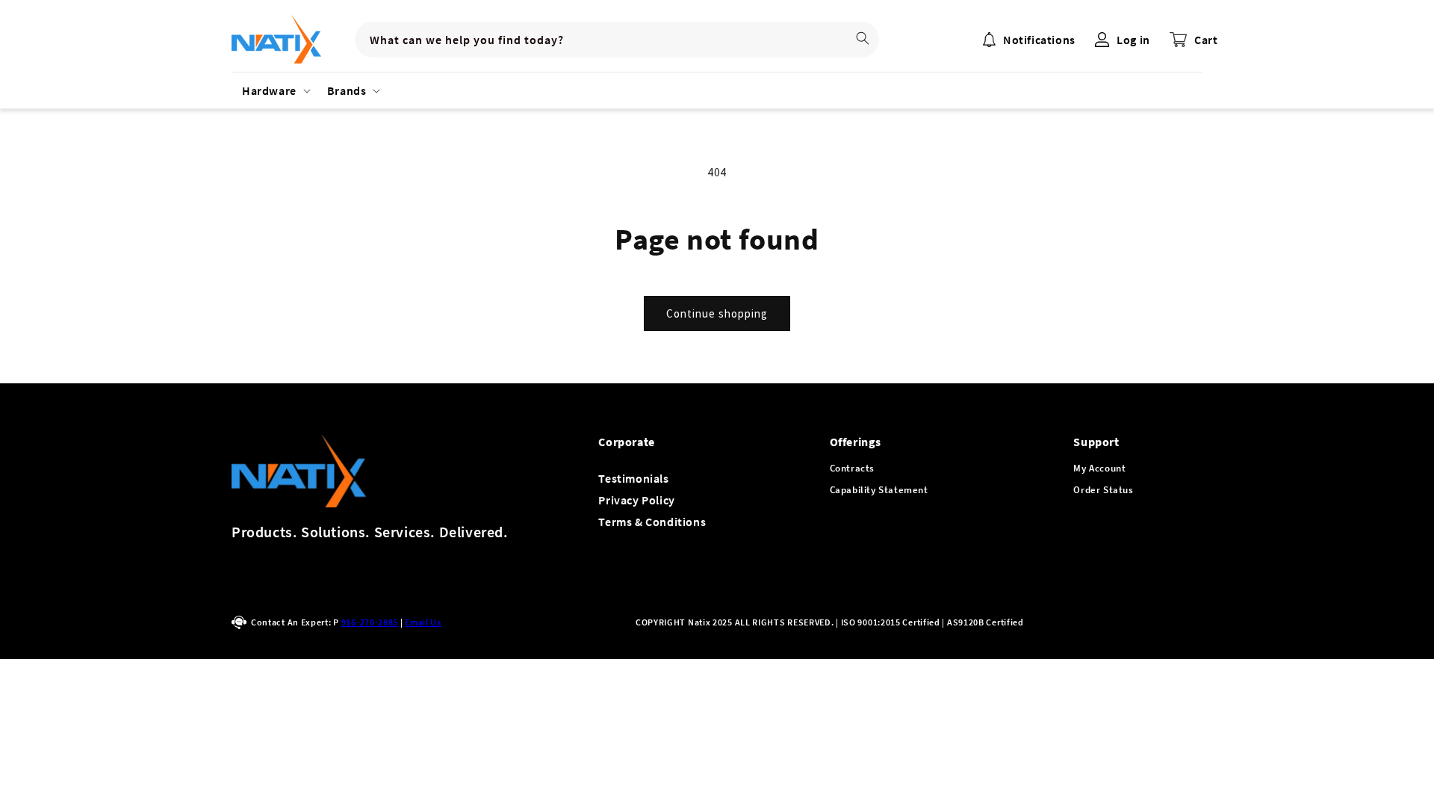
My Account (1099, 468)
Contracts (852, 468)
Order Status (1103, 489)
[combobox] (617, 40)
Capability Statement (879, 489)
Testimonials (633, 478)
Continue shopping (717, 313)
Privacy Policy (636, 499)
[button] (274, 90)
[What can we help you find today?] (862, 38)
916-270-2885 (369, 622)
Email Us (423, 622)
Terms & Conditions (652, 521)
